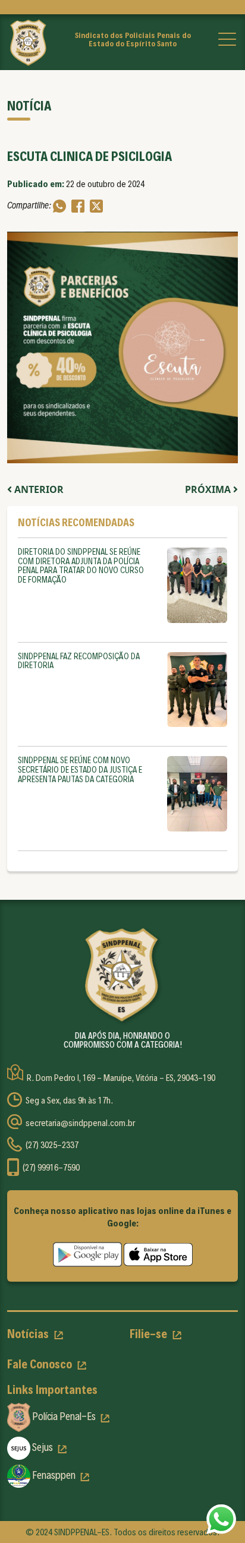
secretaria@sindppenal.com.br (80, 1123)
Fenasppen (53, 1475)
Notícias (29, 1333)
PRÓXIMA (209, 489)
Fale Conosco (40, 1364)
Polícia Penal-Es (64, 1416)
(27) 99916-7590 (51, 1167)
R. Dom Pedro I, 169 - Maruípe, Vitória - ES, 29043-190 (121, 1078)
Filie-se (149, 1333)
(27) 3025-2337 (52, 1145)
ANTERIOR (38, 489)
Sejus (42, 1447)
